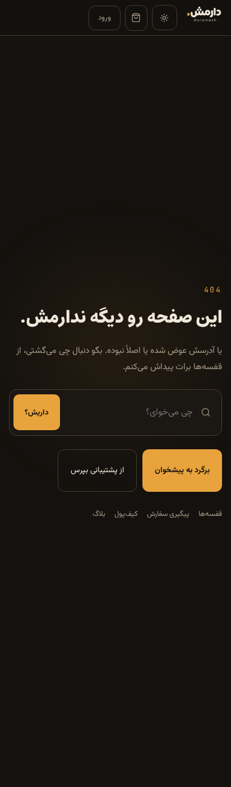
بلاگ (99, 514)
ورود (104, 18)
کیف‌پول (126, 514)
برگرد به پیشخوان (182, 470)
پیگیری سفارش (168, 514)
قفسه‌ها (210, 514)
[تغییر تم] (164, 17)
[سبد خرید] (136, 18)
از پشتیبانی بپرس (97, 470)
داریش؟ (37, 412)
